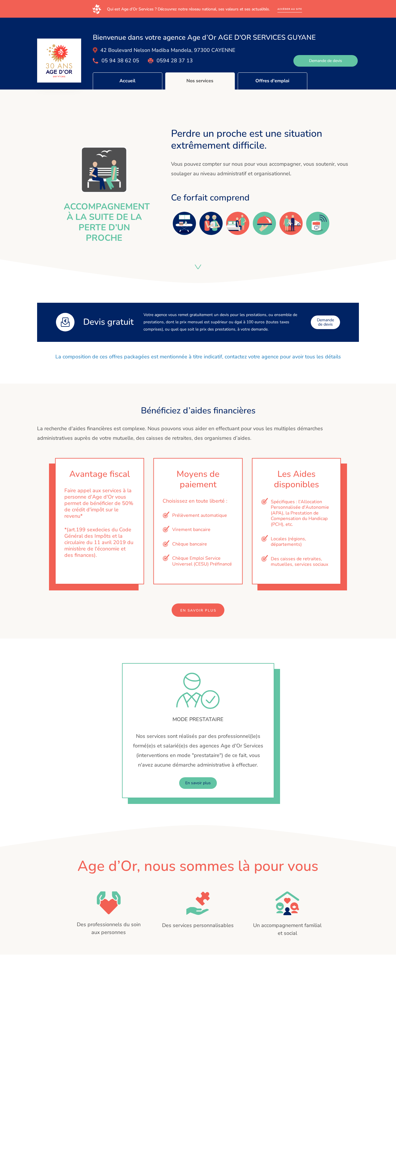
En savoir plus (198, 610)
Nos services (199, 81)
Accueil (127, 81)
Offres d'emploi (272, 81)
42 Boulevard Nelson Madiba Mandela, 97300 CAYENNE (167, 50)
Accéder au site (289, 9)
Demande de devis (325, 60)
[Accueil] (59, 61)
